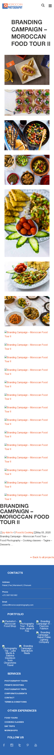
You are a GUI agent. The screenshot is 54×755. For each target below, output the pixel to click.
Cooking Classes (14, 722)
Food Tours (11, 718)
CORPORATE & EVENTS (15, 693)
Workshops (11, 730)
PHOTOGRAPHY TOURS (15, 681)
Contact (9, 698)
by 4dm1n (7, 533)
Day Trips (9, 726)
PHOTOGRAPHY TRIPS (15, 689)
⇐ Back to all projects (42, 557)
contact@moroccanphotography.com (17, 605)
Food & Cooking (24, 533)
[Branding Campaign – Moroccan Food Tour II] (27, 70)
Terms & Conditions (15, 702)
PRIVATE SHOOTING (14, 685)
